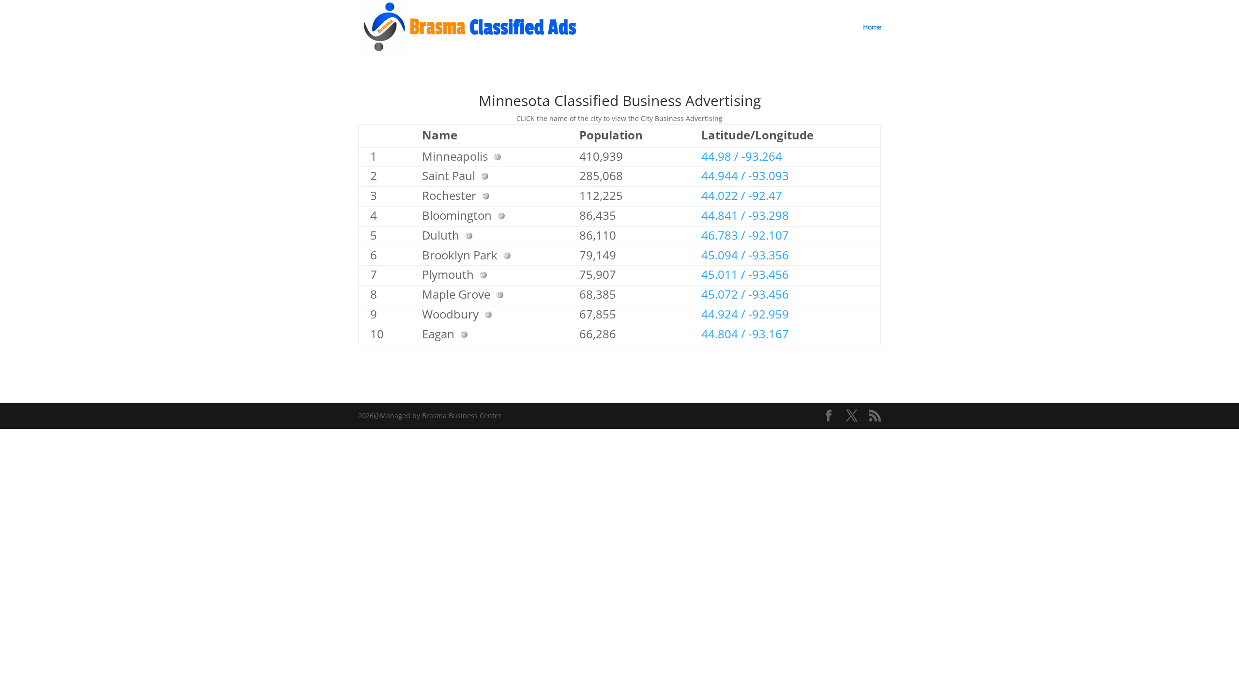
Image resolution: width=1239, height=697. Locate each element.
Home (872, 27)
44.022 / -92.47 (741, 195)
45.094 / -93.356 (745, 255)
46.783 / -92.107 (745, 235)
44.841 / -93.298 (745, 215)
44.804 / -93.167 (745, 334)
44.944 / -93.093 (745, 175)
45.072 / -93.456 (745, 294)
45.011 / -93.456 (745, 274)
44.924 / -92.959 (745, 314)
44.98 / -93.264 (741, 156)
